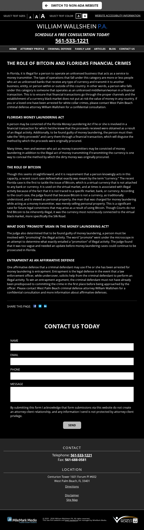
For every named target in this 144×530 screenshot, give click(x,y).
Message (16, 384)
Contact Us (127, 48)
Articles (100, 48)
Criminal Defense (59, 48)
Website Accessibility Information (117, 15)
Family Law (83, 48)
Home (13, 48)
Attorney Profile (32, 48)
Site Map (72, 500)
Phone (15, 369)
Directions (72, 486)
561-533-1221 (72, 40)
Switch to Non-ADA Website (74, 5)
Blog (112, 48)
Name (14, 341)
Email (14, 355)
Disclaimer (72, 495)
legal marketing (71, 520)
